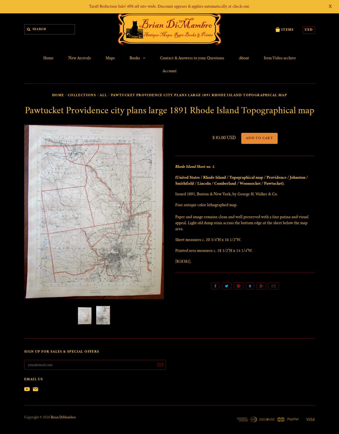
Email (273, 286)
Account (170, 71)
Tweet (227, 286)
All (103, 95)
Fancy (250, 286)
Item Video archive (280, 58)
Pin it (239, 286)
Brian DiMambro (63, 417)
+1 (261, 286)
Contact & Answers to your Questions (192, 58)
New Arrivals (79, 58)
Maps (110, 58)
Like (215, 286)
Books (135, 58)
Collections (82, 95)
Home (48, 58)
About (244, 58)
